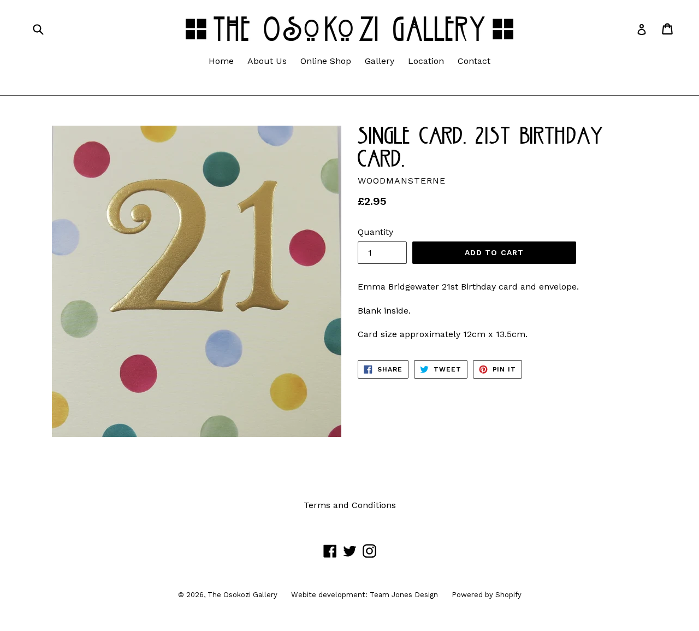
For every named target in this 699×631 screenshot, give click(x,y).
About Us (267, 61)
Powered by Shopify (487, 595)
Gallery (379, 61)
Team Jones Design (404, 595)
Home (221, 61)
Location (426, 61)
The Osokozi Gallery (242, 595)
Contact (474, 61)
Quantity (375, 232)
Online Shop (325, 61)
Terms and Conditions (350, 505)
